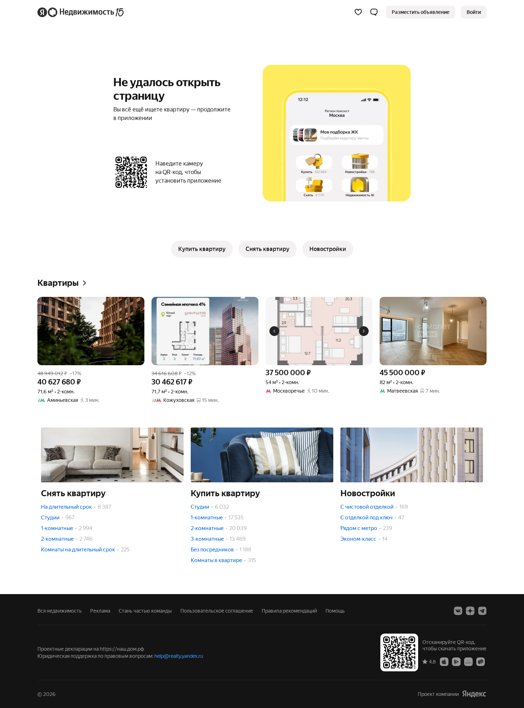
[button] (374, 12)
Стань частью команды (145, 611)
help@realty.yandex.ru (178, 656)
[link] (474, 12)
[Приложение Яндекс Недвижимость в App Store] (444, 661)
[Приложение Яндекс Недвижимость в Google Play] (456, 661)
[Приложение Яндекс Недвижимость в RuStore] (480, 661)
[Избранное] (358, 12)
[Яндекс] (474, 694)
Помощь (335, 611)
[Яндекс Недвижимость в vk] (458, 611)
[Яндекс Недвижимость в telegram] (482, 611)
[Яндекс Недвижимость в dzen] (470, 611)
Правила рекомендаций (289, 611)
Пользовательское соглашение (216, 611)
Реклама (100, 611)
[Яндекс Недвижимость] (81, 12)
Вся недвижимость (59, 611)
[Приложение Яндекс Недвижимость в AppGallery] (468, 661)
